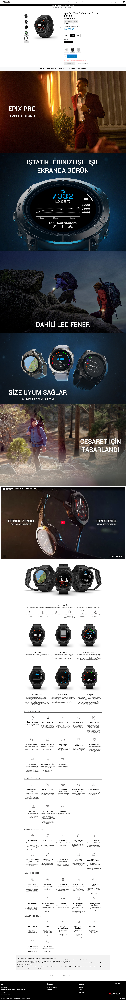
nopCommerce (27, 998)
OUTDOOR (42, 2)
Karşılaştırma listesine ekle (83, 63)
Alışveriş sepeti (82, 990)
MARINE (49, 2)
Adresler (80, 989)
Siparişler (81, 987)
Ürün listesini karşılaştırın (52, 987)
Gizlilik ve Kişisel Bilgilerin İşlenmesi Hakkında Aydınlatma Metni (13, 989)
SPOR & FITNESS (33, 2)
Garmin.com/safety (67, 961)
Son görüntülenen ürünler (52, 985)
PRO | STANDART (68, 41)
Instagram (116, 983)
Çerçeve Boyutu (67, 32)
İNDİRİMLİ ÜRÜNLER (84, 2)
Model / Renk (67, 45)
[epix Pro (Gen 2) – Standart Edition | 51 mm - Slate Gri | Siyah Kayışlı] (78, 50)
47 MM (72, 35)
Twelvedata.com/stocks (22, 964)
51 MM (78, 35)
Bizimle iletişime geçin (5, 994)
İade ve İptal (3, 985)
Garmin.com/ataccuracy (72, 959)
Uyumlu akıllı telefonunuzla (23, 961)
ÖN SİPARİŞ (74, 2)
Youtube (119, 983)
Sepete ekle (72, 56)
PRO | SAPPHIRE (78, 41)
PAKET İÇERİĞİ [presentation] (62, 68)
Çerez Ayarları (4, 992)
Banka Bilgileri (3, 990)
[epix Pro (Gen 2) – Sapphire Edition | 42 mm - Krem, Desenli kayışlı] (66, 50)
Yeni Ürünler (49, 989)
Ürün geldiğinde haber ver (72, 21)
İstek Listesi (81, 992)
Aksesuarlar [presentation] (72, 68)
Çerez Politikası (4, 987)
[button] (26, 42)
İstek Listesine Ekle (70, 63)
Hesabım (80, 985)
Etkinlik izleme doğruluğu (23, 956)
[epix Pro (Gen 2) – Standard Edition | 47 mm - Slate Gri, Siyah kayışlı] (72, 50)
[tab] (42, 69)
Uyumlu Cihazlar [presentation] (82, 68)
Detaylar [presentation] (42, 68)
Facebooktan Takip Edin (113, 983)
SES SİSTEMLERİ (65, 2)
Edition (65, 39)
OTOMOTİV (56, 2)
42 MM (66, 35)
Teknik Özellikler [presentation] (51, 68)
